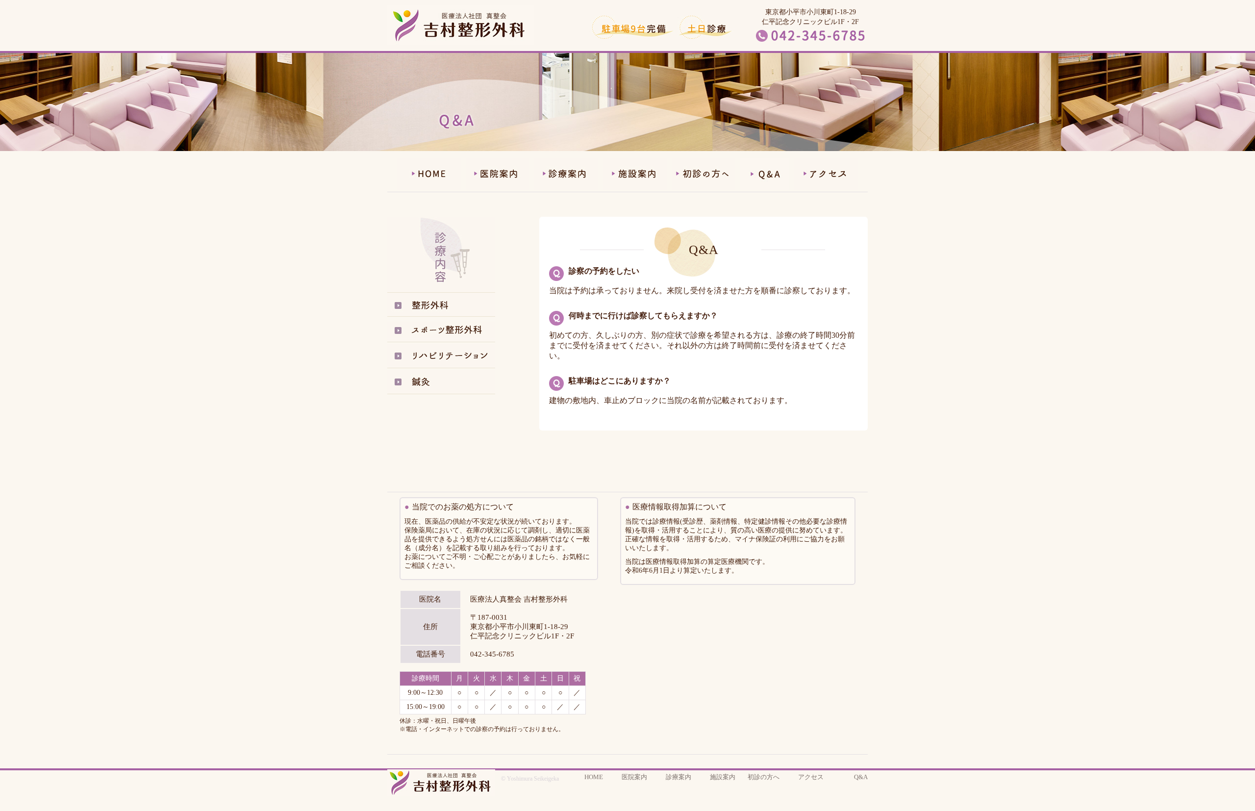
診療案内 (678, 777)
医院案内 (634, 777)
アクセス (811, 777)
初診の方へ (763, 777)
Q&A (861, 777)
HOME (593, 777)
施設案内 (722, 777)
